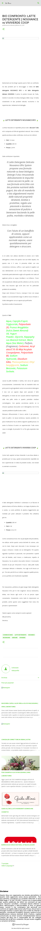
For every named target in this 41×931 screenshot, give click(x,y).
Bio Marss (8, 3)
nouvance (31, 634)
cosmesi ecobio (8, 634)
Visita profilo (15, 670)
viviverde (22, 637)
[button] (3, 29)
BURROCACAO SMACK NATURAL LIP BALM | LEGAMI (18, 845)
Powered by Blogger (22, 924)
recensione (6, 637)
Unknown (15, 668)
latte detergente (20, 634)
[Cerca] (38, 3)
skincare (14, 637)
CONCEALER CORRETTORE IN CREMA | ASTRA (16, 739)
